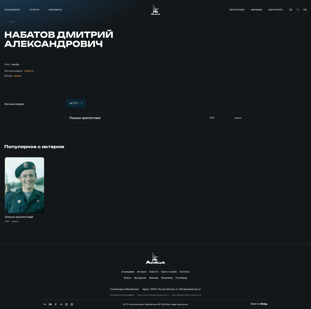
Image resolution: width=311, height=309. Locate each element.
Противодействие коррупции (186, 295)
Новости (153, 271)
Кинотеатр (276, 9)
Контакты (55, 9)
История (141, 271)
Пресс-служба (169, 271)
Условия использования (122, 295)
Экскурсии (236, 9)
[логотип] (155, 9)
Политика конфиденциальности (153, 295)
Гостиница (181, 277)
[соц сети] (44, 304)
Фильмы (256, 9)
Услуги (34, 9)
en (305, 9)
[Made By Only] (259, 304)
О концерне (12, 9)
